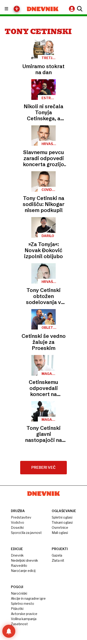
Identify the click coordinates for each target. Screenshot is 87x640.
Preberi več (43, 467)
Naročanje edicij (23, 571)
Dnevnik (17, 555)
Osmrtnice (60, 527)
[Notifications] (8, 631)
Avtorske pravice (24, 614)
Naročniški (19, 593)
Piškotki (17, 609)
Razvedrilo (19, 565)
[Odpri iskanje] (79, 9)
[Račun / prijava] (72, 9)
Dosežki (17, 527)
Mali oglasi (60, 533)
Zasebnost (19, 624)
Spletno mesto (22, 603)
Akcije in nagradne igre (28, 598)
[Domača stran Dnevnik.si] (42, 9)
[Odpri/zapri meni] (10, 9)
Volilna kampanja (23, 619)
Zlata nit (58, 560)
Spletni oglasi (62, 517)
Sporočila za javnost (26, 533)
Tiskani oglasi (62, 522)
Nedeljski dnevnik (24, 560)
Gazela (57, 555)
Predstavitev (21, 517)
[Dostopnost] (17, 9)
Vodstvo (17, 522)
